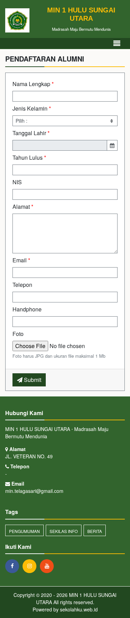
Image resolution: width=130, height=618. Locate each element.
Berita (94, 531)
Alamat (22, 206)
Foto (18, 334)
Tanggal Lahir (31, 133)
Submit (32, 380)
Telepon (22, 285)
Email (21, 260)
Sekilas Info (64, 531)
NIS (17, 182)
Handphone (27, 309)
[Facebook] (14, 565)
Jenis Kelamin (31, 108)
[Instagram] (31, 565)
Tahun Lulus (29, 157)
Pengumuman (24, 531)
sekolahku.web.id (79, 609)
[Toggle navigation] (117, 43)
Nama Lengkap (33, 84)
